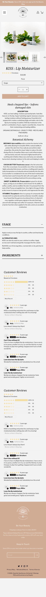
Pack (23, 79)
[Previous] (1, 57)
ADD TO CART (23, 96)
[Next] (44, 57)
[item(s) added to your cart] (42, 12)
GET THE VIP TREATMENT (23, 586)
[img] (14, 305)
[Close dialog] (44, 537)
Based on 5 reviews (10, 278)
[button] (7, 73)
